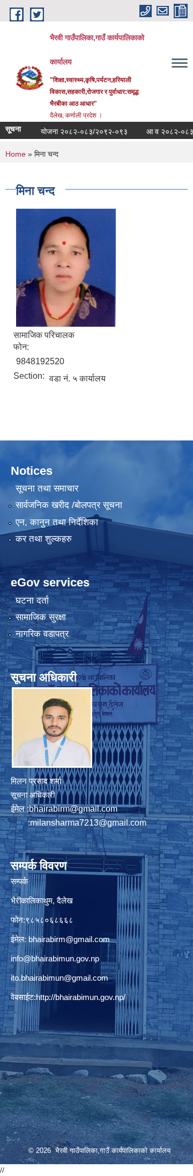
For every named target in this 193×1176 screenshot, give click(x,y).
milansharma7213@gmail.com (88, 822)
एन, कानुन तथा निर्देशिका (57, 522)
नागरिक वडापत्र (42, 634)
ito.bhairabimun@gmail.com (59, 977)
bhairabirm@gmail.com (73, 808)
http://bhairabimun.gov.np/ (80, 997)
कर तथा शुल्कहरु (44, 539)
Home (15, 154)
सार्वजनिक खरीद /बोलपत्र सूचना (69, 505)
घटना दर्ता (32, 601)
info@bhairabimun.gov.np (55, 958)
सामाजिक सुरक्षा (41, 617)
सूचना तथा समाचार (47, 488)
